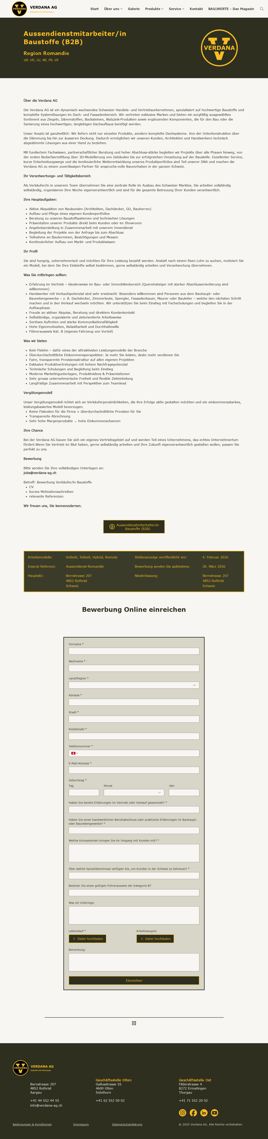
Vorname (76, 644)
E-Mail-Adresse (80, 763)
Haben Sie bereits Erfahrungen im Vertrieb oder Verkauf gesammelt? (118, 802)
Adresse (75, 695)
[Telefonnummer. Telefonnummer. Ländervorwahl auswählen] (75, 753)
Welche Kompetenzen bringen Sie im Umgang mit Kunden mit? (114, 840)
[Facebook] (193, 1112)
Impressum (81, 1124)
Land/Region (79, 678)
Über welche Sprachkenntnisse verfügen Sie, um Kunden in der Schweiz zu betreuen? (129, 868)
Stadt (74, 712)
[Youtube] (214, 1112)
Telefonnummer (81, 746)
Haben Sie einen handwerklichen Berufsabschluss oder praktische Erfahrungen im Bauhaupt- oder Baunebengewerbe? (133, 821)
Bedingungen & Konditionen (32, 1124)
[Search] (262, 9)
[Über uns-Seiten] (121, 9)
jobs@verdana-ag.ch (40, 473)
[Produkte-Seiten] (162, 9)
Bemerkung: (77, 949)
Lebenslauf (77, 931)
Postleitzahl (78, 729)
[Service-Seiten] (183, 9)
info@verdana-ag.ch (46, 1105)
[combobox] (134, 685)
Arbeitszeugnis (146, 931)
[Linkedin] (204, 1112)
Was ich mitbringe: (82, 902)
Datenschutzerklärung (127, 1124)
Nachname (77, 661)
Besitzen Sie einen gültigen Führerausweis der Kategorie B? (110, 885)
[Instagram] (182, 1112)
